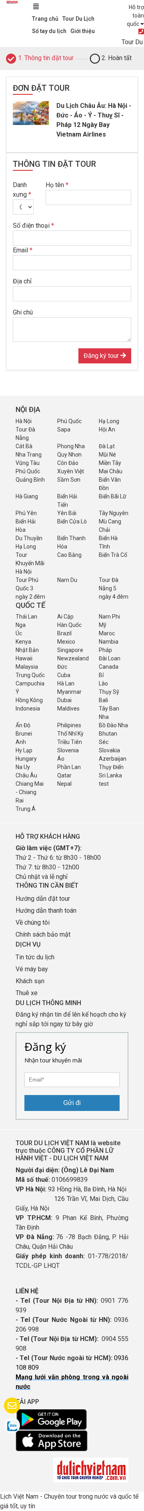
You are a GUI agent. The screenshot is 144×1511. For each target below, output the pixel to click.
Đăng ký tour (102, 355)
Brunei (24, 733)
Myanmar (69, 692)
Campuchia (30, 683)
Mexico (66, 641)
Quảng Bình (30, 479)
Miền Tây (110, 463)
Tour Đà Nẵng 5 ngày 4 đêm (113, 588)
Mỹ (102, 625)
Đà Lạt (107, 446)
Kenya (23, 641)
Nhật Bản (27, 650)
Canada (108, 667)
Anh (21, 742)
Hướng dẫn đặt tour (43, 898)
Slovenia (68, 750)
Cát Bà (24, 446)
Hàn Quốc (69, 625)
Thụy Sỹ (109, 692)
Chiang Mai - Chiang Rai (30, 792)
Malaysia (27, 667)
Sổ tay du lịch (49, 31)
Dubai (64, 700)
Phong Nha (71, 446)
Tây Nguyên (113, 513)
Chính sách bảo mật (44, 934)
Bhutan (108, 733)
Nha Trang (29, 454)
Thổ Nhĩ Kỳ (70, 733)
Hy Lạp (24, 750)
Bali (103, 700)
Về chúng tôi (33, 922)
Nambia (108, 641)
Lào (103, 683)
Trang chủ (45, 19)
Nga (21, 625)
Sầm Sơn (68, 479)
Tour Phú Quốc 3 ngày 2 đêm (30, 588)
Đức (62, 667)
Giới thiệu (82, 31)
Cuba (63, 675)
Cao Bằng (69, 555)
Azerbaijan (112, 759)
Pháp (105, 650)
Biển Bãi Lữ (112, 496)
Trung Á (26, 809)
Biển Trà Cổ (113, 555)
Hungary (26, 759)
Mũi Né (107, 454)
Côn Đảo (67, 463)
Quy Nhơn (69, 454)
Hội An (107, 429)
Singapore (70, 650)
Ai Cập (65, 616)
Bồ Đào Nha (113, 725)
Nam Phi (109, 616)
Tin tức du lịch (35, 957)
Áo (60, 759)
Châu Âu (26, 775)
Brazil (64, 633)
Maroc (107, 633)
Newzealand (73, 658)
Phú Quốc (69, 421)
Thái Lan (26, 616)
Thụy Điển (111, 767)
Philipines (69, 725)
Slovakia (109, 750)
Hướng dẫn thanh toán (46, 910)
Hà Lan (65, 683)
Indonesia (28, 708)
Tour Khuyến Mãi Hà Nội (30, 563)
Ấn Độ (23, 725)
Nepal (64, 784)
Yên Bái (66, 513)
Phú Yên (26, 513)
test (104, 784)
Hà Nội (24, 421)
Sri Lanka (110, 775)
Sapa (63, 429)
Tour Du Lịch (78, 19)
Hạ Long (109, 421)
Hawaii (24, 658)
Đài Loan (109, 658)
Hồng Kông (29, 700)
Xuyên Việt (70, 471)
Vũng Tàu (28, 463)
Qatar (64, 775)
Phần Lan (69, 767)
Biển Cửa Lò (72, 521)
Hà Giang (27, 496)
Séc (103, 742)
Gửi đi (72, 1102)
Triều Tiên (69, 742)
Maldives (68, 708)
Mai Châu (110, 471)
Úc (19, 633)
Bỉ (101, 675)
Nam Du (67, 580)
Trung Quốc (30, 675)
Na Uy (23, 767)
